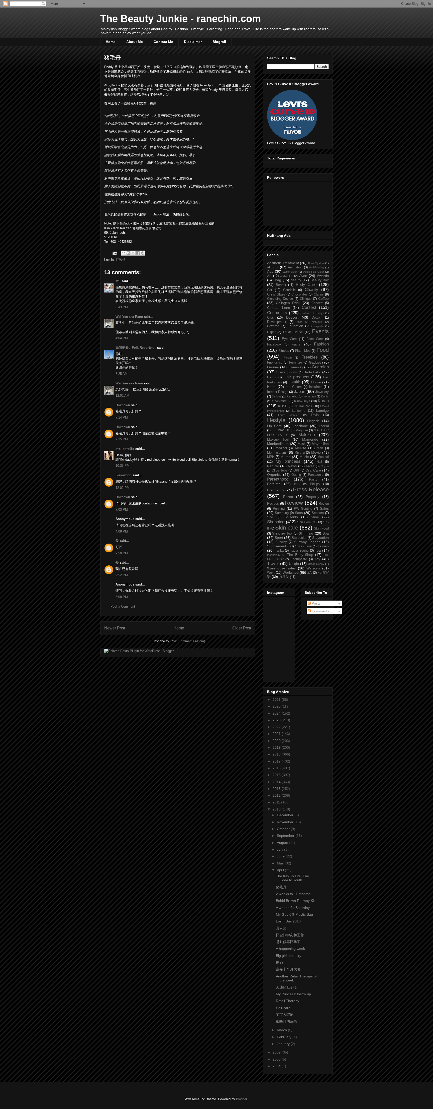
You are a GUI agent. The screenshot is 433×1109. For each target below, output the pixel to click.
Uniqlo (294, 564)
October (284, 829)
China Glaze (276, 294)
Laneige (322, 410)
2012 (277, 795)
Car (269, 290)
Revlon (324, 503)
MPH (270, 457)
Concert (317, 303)
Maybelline (320, 444)
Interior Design (277, 392)
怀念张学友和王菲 (290, 935)
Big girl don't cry (288, 956)
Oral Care (313, 470)
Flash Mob (303, 351)
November (285, 822)
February (284, 1037)
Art (269, 276)
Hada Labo (312, 372)
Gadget (315, 362)
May (281, 863)
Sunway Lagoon (307, 542)
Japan (299, 391)
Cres (270, 317)
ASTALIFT (286, 275)
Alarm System (315, 263)
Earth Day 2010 (288, 921)
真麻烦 (281, 928)
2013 (277, 789)
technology (273, 554)
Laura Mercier (288, 415)
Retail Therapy (287, 1001)
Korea (323, 400)
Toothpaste (299, 559)
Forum (288, 357)
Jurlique (276, 396)
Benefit (281, 285)
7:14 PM (122, 417)
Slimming (306, 533)
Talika (279, 550)
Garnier (273, 367)
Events (320, 331)
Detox (316, 317)
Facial (296, 344)
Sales (324, 508)
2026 (277, 699)
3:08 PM (122, 597)
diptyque (317, 321)
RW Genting (303, 508)
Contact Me (163, 42)
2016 (277, 768)
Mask (302, 444)
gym (294, 372)
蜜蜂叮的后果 (286, 1021)
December (285, 815)
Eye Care (289, 339)
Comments (320, 611)
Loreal (324, 426)
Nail (319, 461)
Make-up (306, 434)
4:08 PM (122, 531)
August (283, 843)
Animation (295, 267)
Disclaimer (193, 42)
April (281, 870)
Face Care (314, 339)
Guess (280, 372)
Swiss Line (303, 546)
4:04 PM (122, 338)
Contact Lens (278, 308)
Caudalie (289, 290)
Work (271, 572)
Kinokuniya (302, 401)
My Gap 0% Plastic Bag (294, 914)
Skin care (286, 527)
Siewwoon (124, 475)
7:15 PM (122, 439)
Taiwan (323, 546)
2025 (277, 706)
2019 (277, 747)
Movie (316, 452)
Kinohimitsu (279, 401)
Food (322, 350)
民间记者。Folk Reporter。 (136, 347)
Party (313, 479)
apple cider (290, 271)
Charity (311, 289)
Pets (297, 484)
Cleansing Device (280, 299)
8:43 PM (122, 307)
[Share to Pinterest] (142, 253)
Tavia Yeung (299, 550)
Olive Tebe (279, 470)
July (280, 849)
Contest (309, 307)
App (270, 271)
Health (294, 382)
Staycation (320, 538)
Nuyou (325, 466)
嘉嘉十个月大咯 (288, 969)
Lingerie (313, 421)
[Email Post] (114, 253)
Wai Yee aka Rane (129, 317)
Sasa (299, 513)
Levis (315, 415)
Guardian (320, 367)
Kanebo (291, 396)
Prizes (288, 497)
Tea (318, 550)
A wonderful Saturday (293, 908)
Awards (323, 276)
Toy (317, 559)
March (282, 1030)
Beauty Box (319, 280)
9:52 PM (122, 575)
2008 (277, 1059)
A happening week (290, 949)
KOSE (282, 406)
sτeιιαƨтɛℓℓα (125, 449)
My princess (288, 461)
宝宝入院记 (284, 1015)
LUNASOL (282, 430)
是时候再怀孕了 (288, 942)
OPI (296, 470)
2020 (277, 741)
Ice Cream (294, 387)
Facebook (274, 344)
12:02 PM (123, 488)
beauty (295, 280)
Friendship (274, 362)
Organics (274, 475)
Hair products (296, 377)
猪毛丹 (281, 887)
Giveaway (295, 367)
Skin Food (321, 528)
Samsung (282, 513)
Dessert (292, 317)
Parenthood (277, 479)
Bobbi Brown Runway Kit (295, 901)
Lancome (298, 411)
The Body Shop (300, 555)
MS (118, 281)
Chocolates (299, 294)
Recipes (273, 503)
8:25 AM (122, 374)
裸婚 (279, 962)
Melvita (300, 448)
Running (279, 508)
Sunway (281, 542)
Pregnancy (275, 490)
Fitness (283, 351)
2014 (277, 782)
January (284, 1044)
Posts (315, 603)
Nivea (310, 466)
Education (295, 326)
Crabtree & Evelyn (312, 313)
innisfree (315, 387)
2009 (277, 1052)
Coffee (323, 299)
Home (111, 42)
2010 (277, 809)
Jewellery (322, 392)
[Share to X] (133, 253)
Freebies (309, 357)
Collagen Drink (288, 303)
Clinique (305, 299)
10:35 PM (123, 466)
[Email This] (123, 253)
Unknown (123, 405)
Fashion (321, 344)
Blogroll (219, 42)
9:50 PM (122, 553)
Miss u (299, 452)
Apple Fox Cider (313, 271)
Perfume (274, 484)
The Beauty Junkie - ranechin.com (180, 18)
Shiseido (291, 517)
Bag (278, 280)
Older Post (241, 628)
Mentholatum (276, 452)
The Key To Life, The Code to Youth (292, 878)
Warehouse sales (281, 568)
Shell (270, 517)
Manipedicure (278, 444)
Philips (315, 484)
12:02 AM (122, 395)
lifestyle (276, 420)
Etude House (293, 332)
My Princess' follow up (293, 994)
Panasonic (315, 475)
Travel (273, 563)
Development (276, 322)
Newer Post (114, 628)
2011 (277, 802)
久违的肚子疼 (286, 987)
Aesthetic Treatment (283, 263)
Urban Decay (316, 563)
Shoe (315, 517)
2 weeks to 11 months (293, 894)
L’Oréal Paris (303, 406)
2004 (277, 1066)
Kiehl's (325, 396)
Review (294, 503)
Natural (273, 466)
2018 (277, 754)
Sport (279, 538)
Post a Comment (123, 606)
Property (312, 497)
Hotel (271, 387)
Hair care (283, 1008)
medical (281, 448)
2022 (277, 727)
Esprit (271, 332)
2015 (277, 775)
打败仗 (121, 260)
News (292, 466)
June (281, 856)
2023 (277, 720)
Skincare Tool (282, 533)
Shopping (275, 521)
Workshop (291, 572)
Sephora (318, 513)
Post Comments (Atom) (188, 641)
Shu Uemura (306, 522)
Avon (303, 276)
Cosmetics (277, 312)
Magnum (301, 430)
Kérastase (309, 396)
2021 (277, 734)
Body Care (306, 284)
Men (320, 448)
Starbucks (299, 538)
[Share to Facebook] (137, 253)
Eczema (273, 326)
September (286, 836)
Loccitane (300, 426)
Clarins (319, 294)
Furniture (295, 362)
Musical (323, 457)
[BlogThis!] (128, 253)
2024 (277, 713)
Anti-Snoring (316, 267)
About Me (134, 42)
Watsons (313, 568)
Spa (325, 533)
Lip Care (274, 426)
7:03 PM (122, 509)
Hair (270, 377)
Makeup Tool (278, 439)
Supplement (276, 546)
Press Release (311, 489)
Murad (285, 457)
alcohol (272, 267)
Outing (296, 475)
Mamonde (310, 439)
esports (318, 326)
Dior (299, 321)
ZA (309, 572)
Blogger (241, 1099)
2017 (277, 761)
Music (304, 457)
